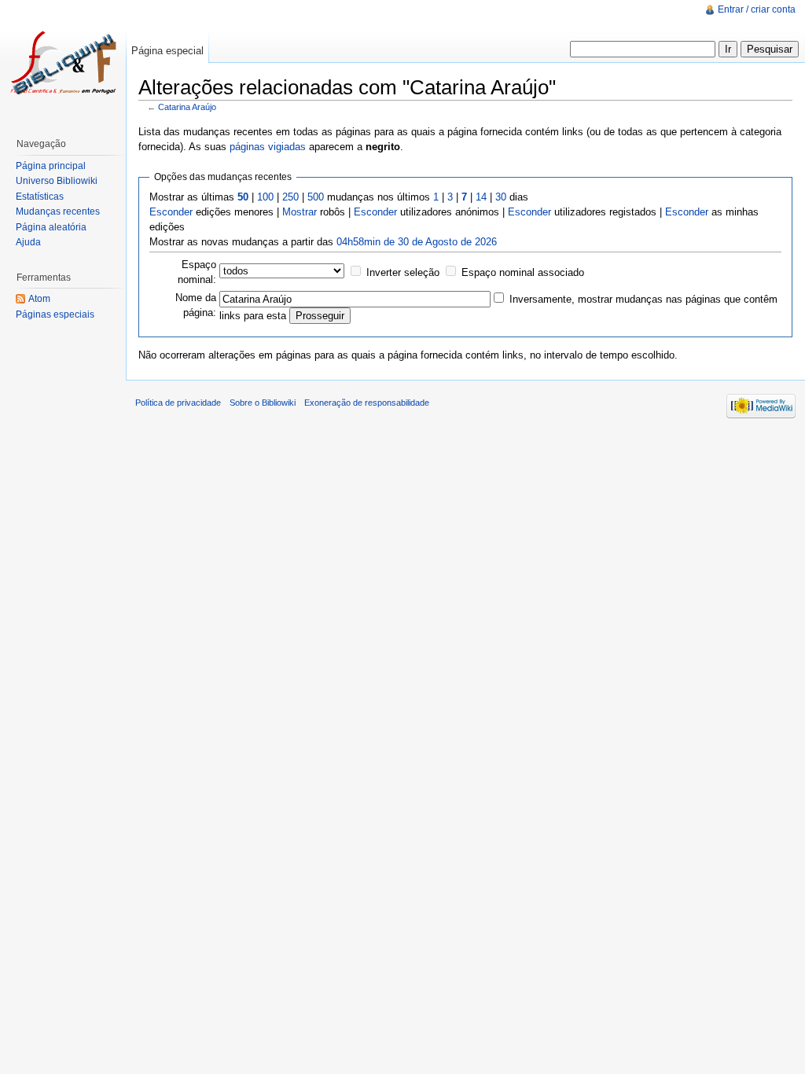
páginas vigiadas (268, 147)
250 (290, 197)
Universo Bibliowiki (56, 180)
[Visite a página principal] (63, 63)
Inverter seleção (402, 272)
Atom (39, 298)
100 (265, 197)
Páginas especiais (55, 314)
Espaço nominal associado (522, 272)
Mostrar (299, 212)
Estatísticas (40, 196)
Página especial (167, 51)
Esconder (171, 212)
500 (315, 197)
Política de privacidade (178, 402)
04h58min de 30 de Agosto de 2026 (416, 242)
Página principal (51, 165)
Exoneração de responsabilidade (366, 402)
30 (500, 197)
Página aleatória (51, 227)
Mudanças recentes (58, 211)
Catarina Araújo (187, 107)
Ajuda (28, 242)
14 (481, 197)
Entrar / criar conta (757, 9)
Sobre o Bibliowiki (263, 402)
